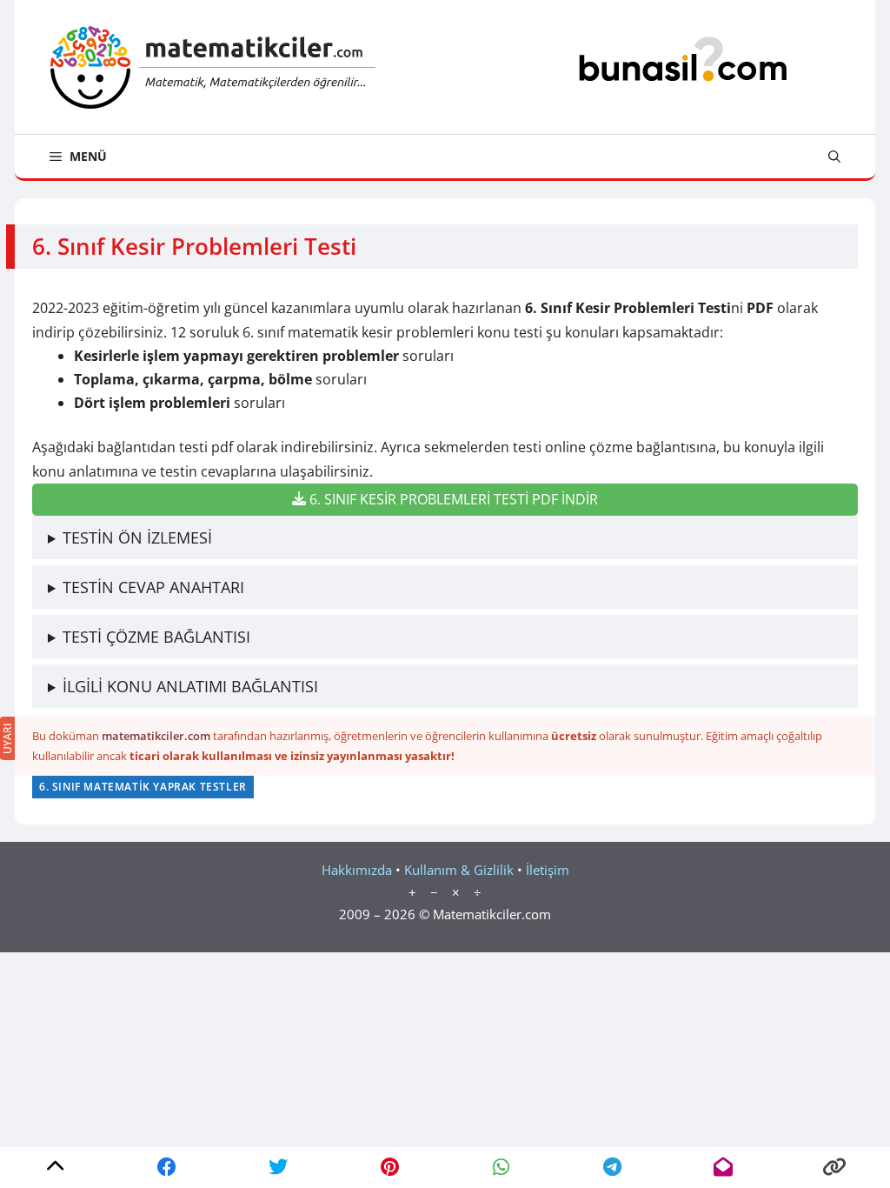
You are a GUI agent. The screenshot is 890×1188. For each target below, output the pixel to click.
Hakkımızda (357, 869)
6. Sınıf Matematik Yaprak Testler (143, 786)
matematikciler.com (156, 736)
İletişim (547, 869)
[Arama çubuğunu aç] (834, 156)
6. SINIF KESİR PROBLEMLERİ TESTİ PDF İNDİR (452, 499)
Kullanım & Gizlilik (459, 869)
